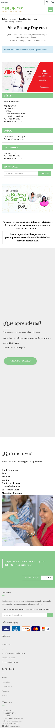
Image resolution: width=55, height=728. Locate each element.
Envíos (4, 649)
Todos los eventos (9, 19)
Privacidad (6, 644)
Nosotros (5, 691)
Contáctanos (7, 686)
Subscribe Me (50, 615)
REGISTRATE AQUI (31, 578)
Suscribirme (44, 173)
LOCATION (47, 578)
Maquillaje (6, 682)
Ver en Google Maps (12, 101)
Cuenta (4, 2)
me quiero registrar (20, 361)
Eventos (5, 695)
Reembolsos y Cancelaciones (13, 653)
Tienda (4, 677)
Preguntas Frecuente (10, 662)
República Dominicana (28, 19)
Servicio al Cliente (9, 658)
